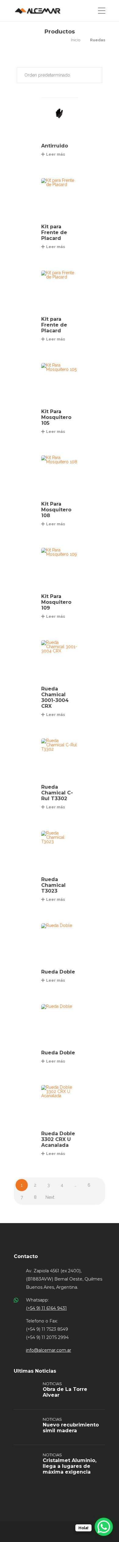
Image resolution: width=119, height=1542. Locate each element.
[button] (59, 75)
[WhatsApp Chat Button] (104, 1527)
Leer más (55, 154)
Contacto (26, 1256)
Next (49, 1197)
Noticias (52, 1383)
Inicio (75, 40)
